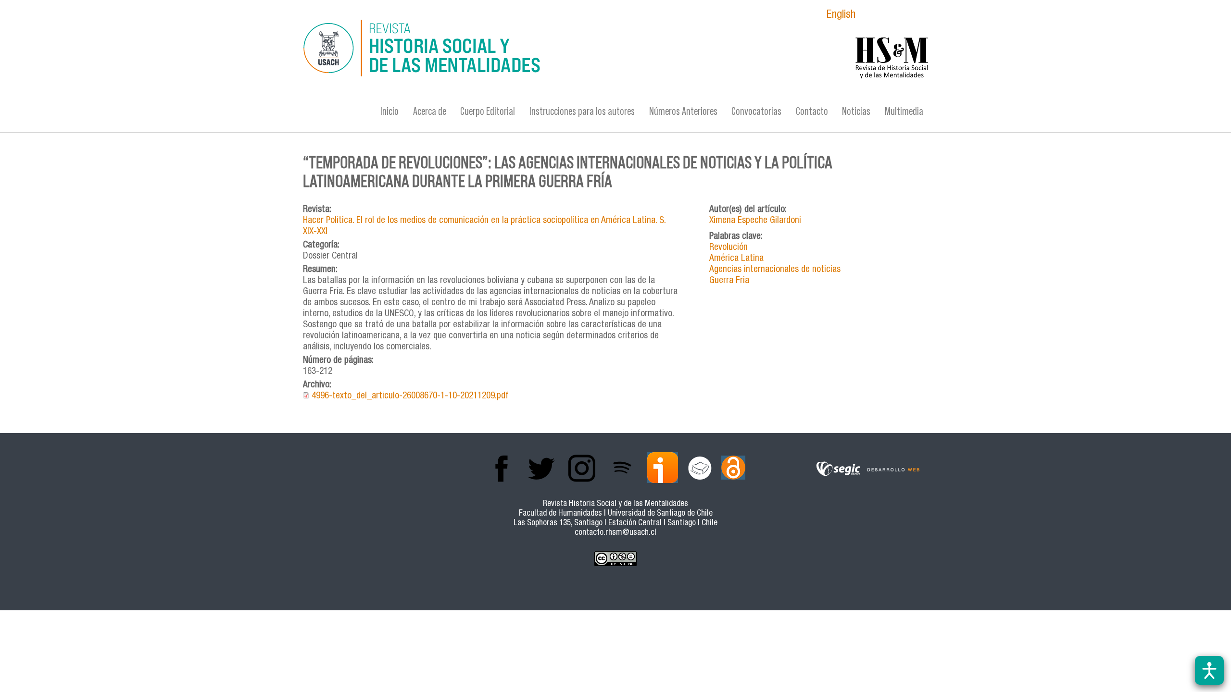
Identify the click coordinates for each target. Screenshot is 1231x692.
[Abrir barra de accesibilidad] (1209, 670)
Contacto (812, 111)
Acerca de (429, 111)
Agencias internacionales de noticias (775, 269)
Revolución (728, 247)
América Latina (736, 258)
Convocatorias (756, 111)
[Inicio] (522, 49)
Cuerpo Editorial (487, 111)
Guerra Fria (729, 280)
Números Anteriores (683, 111)
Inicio (389, 111)
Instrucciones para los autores (582, 111)
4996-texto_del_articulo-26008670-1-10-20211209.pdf (410, 396)
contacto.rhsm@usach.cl (615, 533)
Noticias (856, 111)
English (841, 15)
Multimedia (904, 111)
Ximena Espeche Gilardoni (755, 220)
